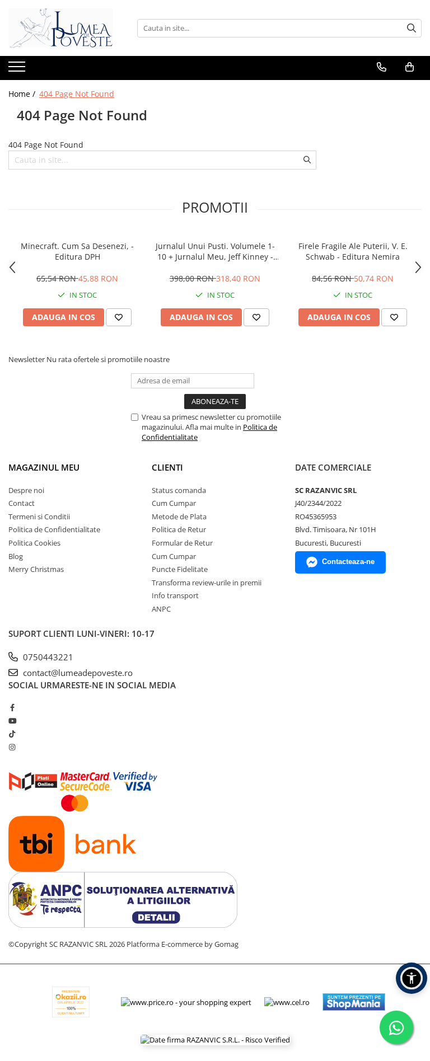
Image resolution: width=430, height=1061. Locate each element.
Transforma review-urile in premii (206, 583)
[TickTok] (12, 734)
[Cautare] (411, 28)
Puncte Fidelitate (180, 569)
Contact (21, 503)
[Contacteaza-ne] (381, 67)
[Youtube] (12, 721)
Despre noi (26, 490)
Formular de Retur (182, 543)
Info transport (175, 595)
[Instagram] (12, 747)
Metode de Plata (179, 516)
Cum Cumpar (174, 503)
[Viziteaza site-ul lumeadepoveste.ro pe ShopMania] (353, 1002)
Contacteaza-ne (348, 561)
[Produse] (18, 70)
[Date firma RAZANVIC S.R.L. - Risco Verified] (215, 1039)
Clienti (167, 467)
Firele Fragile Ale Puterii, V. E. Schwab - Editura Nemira (353, 251)
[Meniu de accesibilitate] (411, 978)
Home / (23, 93)
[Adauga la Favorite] (119, 317)
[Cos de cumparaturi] (410, 67)
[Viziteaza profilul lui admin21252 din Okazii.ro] (71, 1002)
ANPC (161, 609)
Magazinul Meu (44, 467)
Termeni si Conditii (39, 516)
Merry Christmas (36, 569)
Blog (15, 556)
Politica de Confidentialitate (54, 529)
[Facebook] (12, 707)
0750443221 (47, 657)
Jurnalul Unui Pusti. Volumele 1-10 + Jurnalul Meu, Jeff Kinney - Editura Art (215, 251)
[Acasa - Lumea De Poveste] (64, 28)
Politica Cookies (34, 543)
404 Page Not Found (76, 93)
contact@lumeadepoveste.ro (77, 672)
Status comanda (179, 490)
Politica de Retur (179, 529)
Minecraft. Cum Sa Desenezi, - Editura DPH (77, 251)
